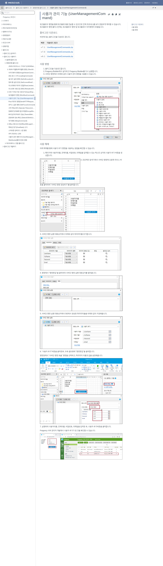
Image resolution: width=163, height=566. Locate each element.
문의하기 (147, 3)
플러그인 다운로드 (137, 24)
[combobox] (18, 12)
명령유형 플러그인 (39, 8)
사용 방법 (135, 27)
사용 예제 (135, 30)
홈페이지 (129, 3)
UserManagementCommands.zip (60, 47)
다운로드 (155, 3)
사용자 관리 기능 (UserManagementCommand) (68, 8)
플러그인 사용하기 (22, 8)
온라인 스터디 (138, 3)
